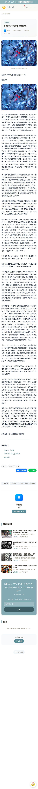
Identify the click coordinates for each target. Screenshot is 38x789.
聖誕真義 (7, 457)
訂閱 (19, 609)
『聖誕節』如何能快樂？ (12, 454)
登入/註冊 (19, 641)
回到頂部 (20, 652)
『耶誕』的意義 (9, 450)
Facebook (23, 470)
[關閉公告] (35, 2)
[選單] (35, 7)
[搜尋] (27, 7)
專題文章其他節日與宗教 (27, 483)
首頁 (2, 13)
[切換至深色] (31, 7)
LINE (33, 470)
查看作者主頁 (18, 511)
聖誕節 (13, 483)
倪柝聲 (5, 483)
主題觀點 (7, 13)
